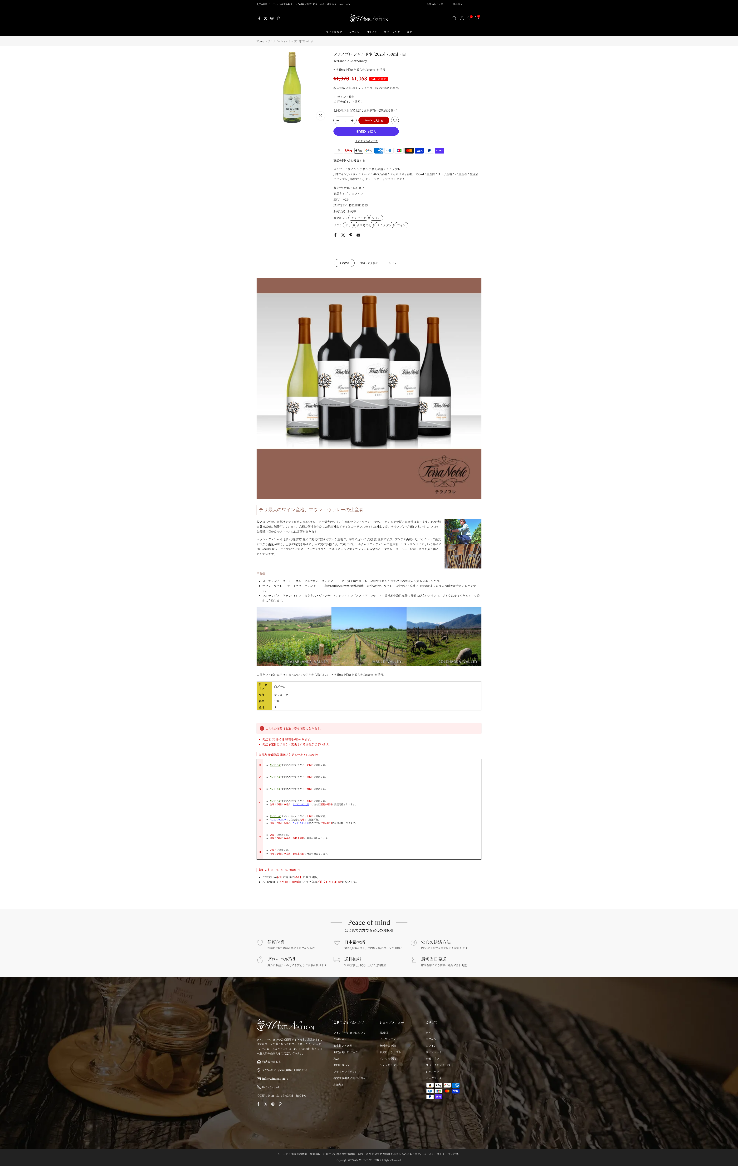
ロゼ (409, 32)
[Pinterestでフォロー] (278, 18)
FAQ (336, 1058)
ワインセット (434, 1052)
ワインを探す (334, 32)
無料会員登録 (388, 1045)
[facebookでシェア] (335, 235)
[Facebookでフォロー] (259, 18)
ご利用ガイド (341, 1039)
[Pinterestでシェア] (351, 235)
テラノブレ (384, 225)
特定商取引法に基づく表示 (349, 1078)
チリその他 (364, 225)
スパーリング (392, 32)
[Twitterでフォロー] (265, 18)
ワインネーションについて (349, 1032)
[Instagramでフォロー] (272, 18)
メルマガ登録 (388, 1058)
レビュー (393, 263)
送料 (349, 88)
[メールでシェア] (358, 235)
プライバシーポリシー (346, 1071)
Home (260, 41)
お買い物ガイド (435, 4)
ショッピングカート (392, 1065)
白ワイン (371, 32)
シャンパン (432, 1071)
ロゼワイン (432, 1058)
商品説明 (344, 263)
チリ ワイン (358, 218)
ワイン (376, 218)
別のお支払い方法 (366, 141)
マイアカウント (389, 1039)
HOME (384, 1032)
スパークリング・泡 (438, 1065)
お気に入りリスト (390, 1052)
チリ (348, 225)
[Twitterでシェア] (343, 235)
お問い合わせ (341, 1065)
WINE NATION (354, 188)
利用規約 (338, 1085)
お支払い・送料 (342, 1045)
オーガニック (434, 1078)
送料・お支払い (369, 263)
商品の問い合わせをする (349, 160)
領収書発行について (345, 1052)
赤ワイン (354, 32)
